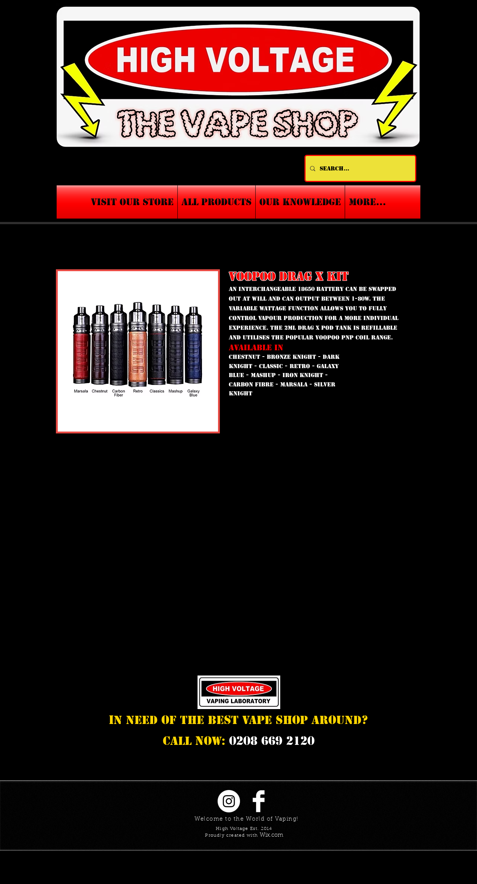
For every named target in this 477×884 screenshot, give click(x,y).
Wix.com (271, 835)
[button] (300, 202)
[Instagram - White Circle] (229, 801)
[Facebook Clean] (258, 801)
